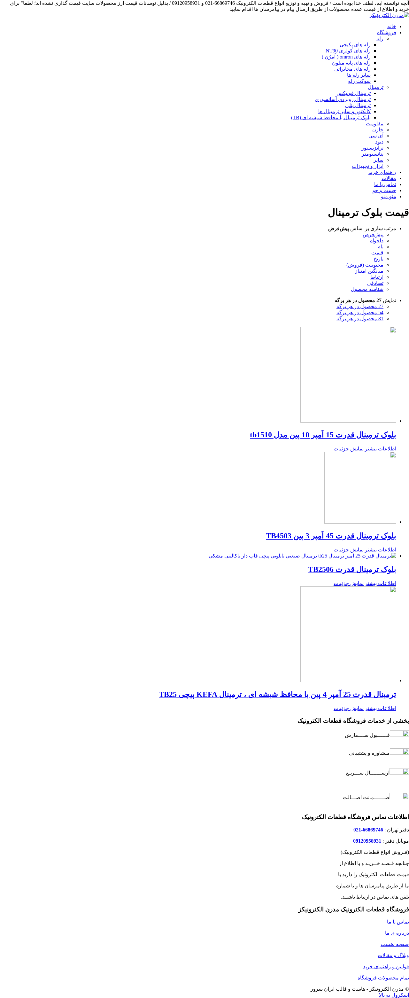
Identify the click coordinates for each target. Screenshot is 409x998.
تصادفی (375, 283)
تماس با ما (398, 921)
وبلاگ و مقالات (393, 955)
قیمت (377, 252)
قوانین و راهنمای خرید (386, 966)
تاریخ (378, 258)
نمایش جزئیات (349, 448)
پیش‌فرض (373, 234)
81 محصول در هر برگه (359, 318)
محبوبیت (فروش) (364, 265)
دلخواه (376, 240)
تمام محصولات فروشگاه (383, 977)
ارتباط (376, 277)
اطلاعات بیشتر (380, 448)
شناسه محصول (367, 289)
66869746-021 (368, 829)
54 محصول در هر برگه (359, 312)
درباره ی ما (397, 933)
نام (380, 246)
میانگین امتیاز (369, 271)
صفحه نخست (395, 944)
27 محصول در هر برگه (359, 306)
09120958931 (367, 841)
